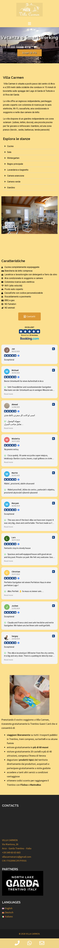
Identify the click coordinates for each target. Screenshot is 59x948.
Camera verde (13, 181)
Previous (5, 222)
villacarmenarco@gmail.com (16, 856)
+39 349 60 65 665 (11, 852)
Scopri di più (29, 52)
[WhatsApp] (29, 943)
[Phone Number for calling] (17, 943)
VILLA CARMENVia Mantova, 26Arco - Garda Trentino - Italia (16, 844)
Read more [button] (8, 394)
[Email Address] (42, 943)
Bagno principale (15, 164)
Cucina (10, 146)
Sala (9, 152)
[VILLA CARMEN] (29, 10)
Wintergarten (13, 158)
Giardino (11, 187)
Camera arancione (15, 175)
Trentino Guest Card (40, 723)
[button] (29, 146)
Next (52, 222)
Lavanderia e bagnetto (17, 170)
